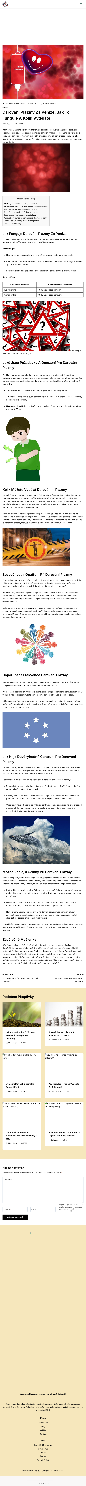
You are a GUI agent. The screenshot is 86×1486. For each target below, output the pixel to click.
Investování (43, 1449)
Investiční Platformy (43, 1445)
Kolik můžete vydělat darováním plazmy (20, 209)
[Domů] (3, 103)
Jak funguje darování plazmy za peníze (20, 203)
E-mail (34, 1209)
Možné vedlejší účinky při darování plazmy (21, 221)
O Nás (43, 1430)
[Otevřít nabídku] (81, 4)
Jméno (7, 1209)
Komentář (8, 1179)
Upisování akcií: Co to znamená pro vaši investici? (20, 977)
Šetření (43, 1456)
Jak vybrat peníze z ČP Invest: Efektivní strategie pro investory (21, 1035)
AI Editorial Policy (43, 1483)
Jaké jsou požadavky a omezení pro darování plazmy (26, 206)
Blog (43, 1426)
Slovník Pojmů (43, 1460)
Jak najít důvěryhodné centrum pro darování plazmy (26, 218)
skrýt (32, 199)
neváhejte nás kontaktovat (40, 960)
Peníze (5, 107)
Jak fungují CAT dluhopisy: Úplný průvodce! (68, 977)
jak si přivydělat (67, 495)
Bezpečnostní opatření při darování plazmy (22, 212)
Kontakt (43, 1434)
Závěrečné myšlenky (12, 223)
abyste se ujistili (60, 261)
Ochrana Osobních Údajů (53, 1471)
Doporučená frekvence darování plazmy (20, 215)
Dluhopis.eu (9, 124)
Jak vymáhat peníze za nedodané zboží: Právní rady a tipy (21, 1135)
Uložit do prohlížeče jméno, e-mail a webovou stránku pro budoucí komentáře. (71, 1207)
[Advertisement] (43, 24)
